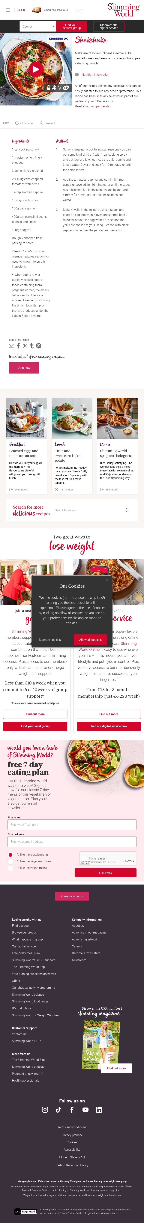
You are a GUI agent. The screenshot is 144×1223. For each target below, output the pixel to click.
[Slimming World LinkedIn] (99, 1110)
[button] (11, 345)
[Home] (124, 10)
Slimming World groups (30, 631)
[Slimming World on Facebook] (72, 1110)
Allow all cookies (90, 640)
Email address (16, 834)
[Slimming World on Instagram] (45, 1110)
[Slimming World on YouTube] (85, 1110)
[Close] (107, 580)
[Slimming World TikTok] (59, 1110)
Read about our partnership (93, 106)
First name (14, 817)
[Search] (127, 510)
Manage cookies (50, 640)
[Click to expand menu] (8, 10)
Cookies (72, 1142)
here (115, 1213)
